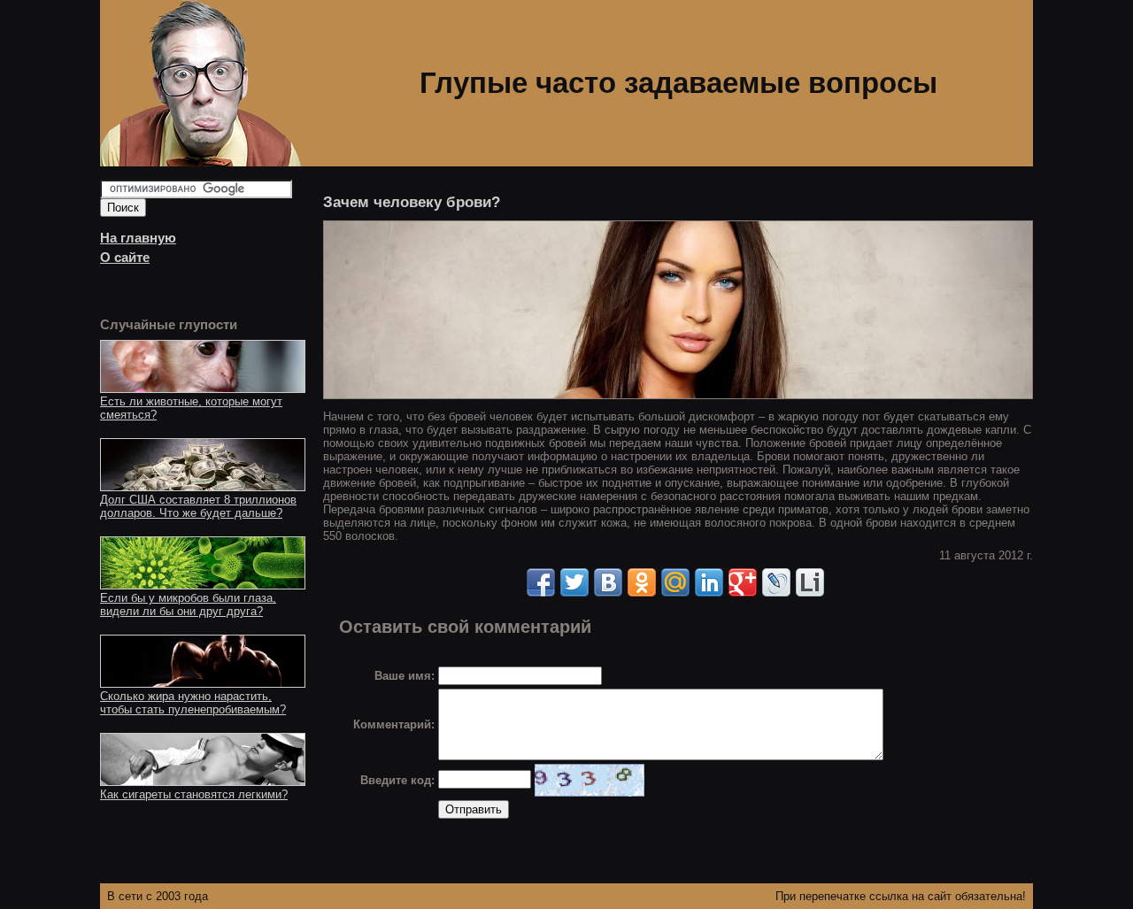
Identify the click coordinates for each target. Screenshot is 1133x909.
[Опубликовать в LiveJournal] (776, 582)
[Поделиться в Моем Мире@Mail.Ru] (675, 582)
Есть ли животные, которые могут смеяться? (191, 408)
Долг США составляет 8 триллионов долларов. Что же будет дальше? (198, 506)
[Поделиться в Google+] (742, 582)
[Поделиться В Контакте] (608, 582)
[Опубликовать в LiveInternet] (810, 582)
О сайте (125, 257)
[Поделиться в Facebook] (541, 582)
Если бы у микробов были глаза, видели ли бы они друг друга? (188, 604)
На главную (138, 238)
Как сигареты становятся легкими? (194, 794)
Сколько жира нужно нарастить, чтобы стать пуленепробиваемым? (193, 702)
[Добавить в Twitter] (574, 582)
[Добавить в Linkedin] (709, 582)
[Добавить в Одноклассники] (642, 582)
